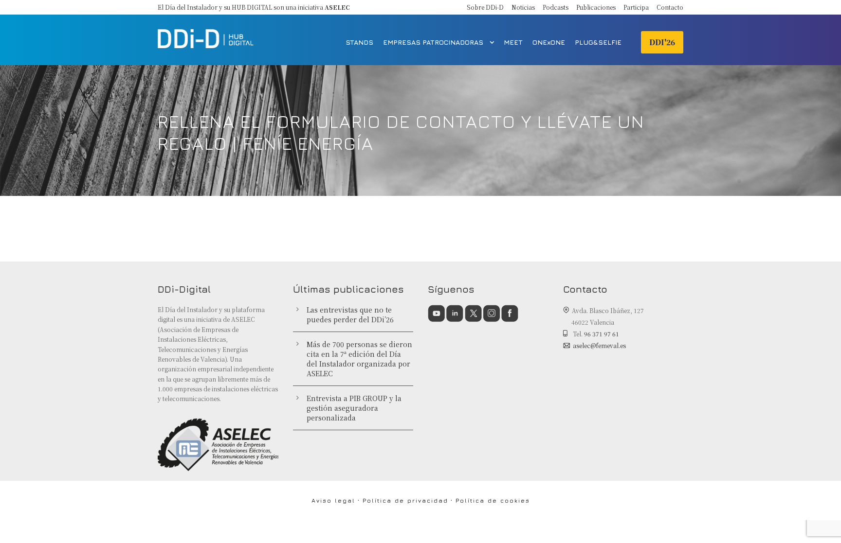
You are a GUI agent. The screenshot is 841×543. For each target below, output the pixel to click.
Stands (359, 42)
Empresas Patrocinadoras (433, 42)
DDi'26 (662, 42)
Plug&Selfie (598, 42)
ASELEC (337, 7)
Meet (513, 42)
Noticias (523, 7)
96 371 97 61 (601, 334)
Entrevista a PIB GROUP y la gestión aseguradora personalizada (354, 407)
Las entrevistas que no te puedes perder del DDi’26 (350, 314)
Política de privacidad (405, 500)
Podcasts (555, 7)
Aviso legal (333, 500)
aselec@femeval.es (599, 345)
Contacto (670, 7)
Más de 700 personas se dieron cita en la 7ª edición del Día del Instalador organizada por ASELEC (359, 358)
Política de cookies (493, 500)
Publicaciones (596, 7)
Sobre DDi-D (485, 7)
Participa (636, 7)
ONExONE (548, 42)
